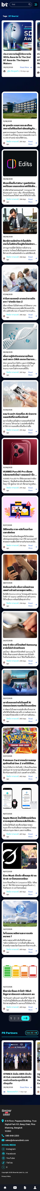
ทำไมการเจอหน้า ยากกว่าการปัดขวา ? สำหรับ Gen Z (19, 300)
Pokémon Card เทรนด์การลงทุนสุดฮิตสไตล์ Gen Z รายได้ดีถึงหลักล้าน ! (20, 763)
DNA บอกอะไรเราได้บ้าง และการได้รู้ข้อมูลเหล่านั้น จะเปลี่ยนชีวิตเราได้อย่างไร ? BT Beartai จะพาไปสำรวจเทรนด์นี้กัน (19, 366)
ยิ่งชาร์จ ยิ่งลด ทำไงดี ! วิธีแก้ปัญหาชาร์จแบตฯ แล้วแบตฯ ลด (19, 992)
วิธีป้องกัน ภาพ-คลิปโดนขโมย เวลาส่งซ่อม (18, 531)
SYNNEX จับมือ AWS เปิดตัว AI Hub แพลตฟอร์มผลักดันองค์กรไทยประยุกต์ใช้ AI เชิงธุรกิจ (17, 1078)
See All (30, 1033)
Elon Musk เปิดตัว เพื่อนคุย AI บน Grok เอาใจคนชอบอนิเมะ (20, 877)
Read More (24, 67)
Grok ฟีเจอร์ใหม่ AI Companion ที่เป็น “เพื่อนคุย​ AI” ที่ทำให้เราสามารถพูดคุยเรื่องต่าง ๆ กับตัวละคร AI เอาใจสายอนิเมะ (20, 885)
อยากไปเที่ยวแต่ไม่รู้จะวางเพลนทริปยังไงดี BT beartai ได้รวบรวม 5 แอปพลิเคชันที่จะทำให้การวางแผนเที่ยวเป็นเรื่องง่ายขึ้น (19, 424)
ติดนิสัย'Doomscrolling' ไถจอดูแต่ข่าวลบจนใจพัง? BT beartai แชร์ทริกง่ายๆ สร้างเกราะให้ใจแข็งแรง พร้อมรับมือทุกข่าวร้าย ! (20, 597)
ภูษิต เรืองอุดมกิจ (13, 71)
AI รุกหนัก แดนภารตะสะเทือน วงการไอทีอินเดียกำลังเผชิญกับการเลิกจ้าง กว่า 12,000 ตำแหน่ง (19, 128)
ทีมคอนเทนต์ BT (12, 1091)
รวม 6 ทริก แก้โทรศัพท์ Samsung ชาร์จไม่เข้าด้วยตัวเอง (20, 646)
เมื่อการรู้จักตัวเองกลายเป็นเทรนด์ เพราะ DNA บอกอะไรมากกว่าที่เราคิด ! (20, 359)
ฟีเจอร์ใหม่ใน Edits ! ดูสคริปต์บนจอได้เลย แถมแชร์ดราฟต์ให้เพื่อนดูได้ (19, 186)
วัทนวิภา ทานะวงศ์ (12, 141)
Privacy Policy (6, 1176)
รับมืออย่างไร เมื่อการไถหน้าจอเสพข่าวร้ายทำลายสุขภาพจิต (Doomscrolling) (18, 590)
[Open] (35, 4)
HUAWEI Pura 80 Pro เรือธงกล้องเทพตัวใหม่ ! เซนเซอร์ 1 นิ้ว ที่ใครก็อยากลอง (19, 474)
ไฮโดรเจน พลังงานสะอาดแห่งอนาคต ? (18, 935)
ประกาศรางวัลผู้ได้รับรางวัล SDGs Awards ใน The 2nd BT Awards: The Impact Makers (17, 58)
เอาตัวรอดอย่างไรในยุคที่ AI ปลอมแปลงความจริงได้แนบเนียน (19, 704)
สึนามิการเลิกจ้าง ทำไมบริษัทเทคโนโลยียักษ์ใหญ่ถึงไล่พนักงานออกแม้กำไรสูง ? (19, 244)
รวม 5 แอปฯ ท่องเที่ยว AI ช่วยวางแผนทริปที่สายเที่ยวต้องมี (19, 415)
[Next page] (25, 1018)
